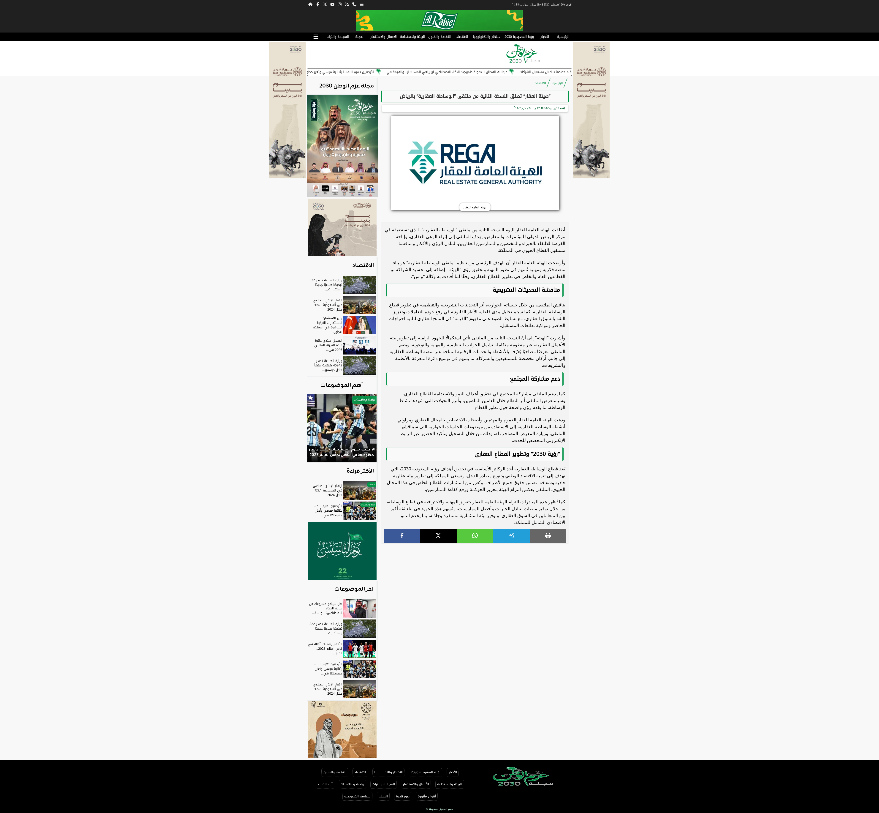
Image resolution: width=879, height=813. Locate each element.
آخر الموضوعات (354, 589)
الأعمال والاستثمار (384, 37)
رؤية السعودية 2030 (519, 37)
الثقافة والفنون (439, 37)
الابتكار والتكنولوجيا (487, 37)
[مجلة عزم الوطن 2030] (439, 20)
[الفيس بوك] (317, 4)
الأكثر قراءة (360, 471)
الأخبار (545, 37)
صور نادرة (403, 796)
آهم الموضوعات (341, 385)
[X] (438, 536)
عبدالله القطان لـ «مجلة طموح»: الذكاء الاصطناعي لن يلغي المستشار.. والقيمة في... (490, 72)
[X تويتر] (325, 4)
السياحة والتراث (338, 37)
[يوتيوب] (332, 4)
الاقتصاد (462, 37)
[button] (316, 430)
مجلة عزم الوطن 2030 (346, 86)
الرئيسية (563, 37)
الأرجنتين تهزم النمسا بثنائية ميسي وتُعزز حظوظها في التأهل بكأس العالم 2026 (360, 72)
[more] (361, 4)
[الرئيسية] (310, 4)
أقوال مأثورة (427, 796)
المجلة (359, 37)
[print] (548, 536)
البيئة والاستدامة (412, 37)
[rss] (347, 4)
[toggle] (316, 37)
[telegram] (511, 536)
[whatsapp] (475, 536)
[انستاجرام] (339, 4)
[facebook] (402, 536)
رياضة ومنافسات (352, 784)
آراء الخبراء (325, 784)
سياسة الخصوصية (357, 796)
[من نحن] (354, 4)
